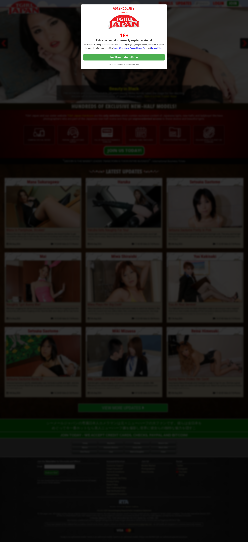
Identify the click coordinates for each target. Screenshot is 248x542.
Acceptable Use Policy (138, 48)
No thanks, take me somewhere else (124, 64)
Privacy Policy (156, 48)
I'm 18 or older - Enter (124, 57)
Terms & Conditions (121, 48)
